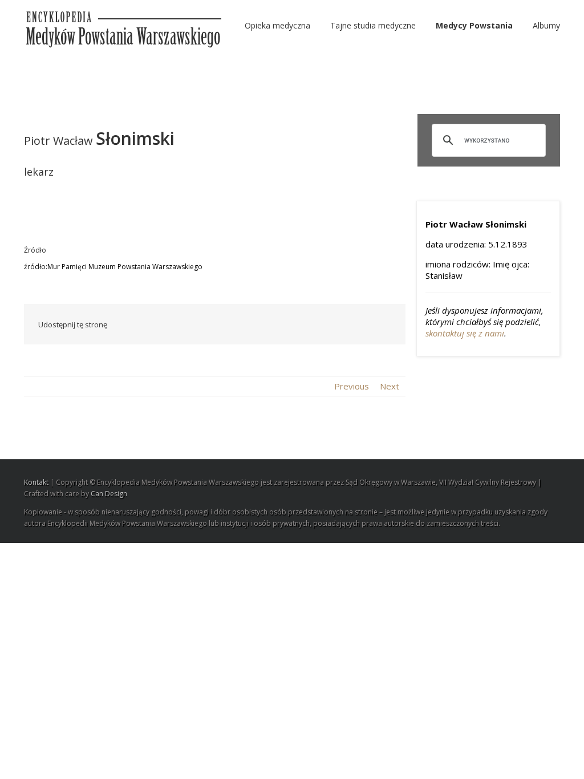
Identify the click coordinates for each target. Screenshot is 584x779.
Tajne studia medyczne (373, 25)
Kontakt (36, 482)
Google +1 (329, 325)
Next (389, 386)
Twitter (226, 324)
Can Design (109, 493)
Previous (351, 386)
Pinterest (356, 325)
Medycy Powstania (474, 25)
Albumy (546, 25)
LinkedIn (250, 323)
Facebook (203, 325)
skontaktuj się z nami (464, 333)
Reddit (276, 324)
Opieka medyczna (277, 25)
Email (383, 324)
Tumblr (302, 324)
